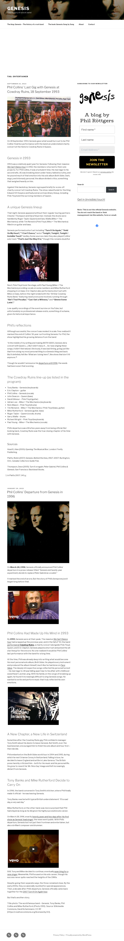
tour (16, 167)
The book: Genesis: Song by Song (61, 24)
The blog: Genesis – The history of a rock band (25, 24)
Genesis (18, 8)
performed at (20, 645)
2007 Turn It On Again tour (35, 892)
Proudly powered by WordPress (78, 935)
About (81, 24)
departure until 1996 (48, 363)
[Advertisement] (62, 47)
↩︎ (25, 475)
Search (80, 184)
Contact (91, 24)
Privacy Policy (58, 935)
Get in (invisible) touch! (91, 199)
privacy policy (106, 172)
